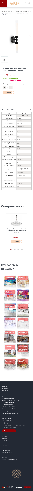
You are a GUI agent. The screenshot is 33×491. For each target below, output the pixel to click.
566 (18, 154)
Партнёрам (5, 390)
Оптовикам (5, 388)
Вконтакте (5, 436)
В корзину (8, 92)
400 (18, 137)
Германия (20, 121)
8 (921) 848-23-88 (6, 421)
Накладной (20, 126)
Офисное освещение (8, 398)
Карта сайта (4, 457)
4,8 (18, 186)
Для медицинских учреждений (8, 362)
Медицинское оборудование (10, 413)
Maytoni (19, 123)
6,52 (18, 188)
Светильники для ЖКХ (8, 409)
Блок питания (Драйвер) (24, 169)
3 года (19, 118)
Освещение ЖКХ (9, 332)
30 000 (19, 149)
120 (18, 151)
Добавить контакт (9, 431)
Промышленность (10, 318)
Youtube (4, 443)
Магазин (10, 11)
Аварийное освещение (8, 406)
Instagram (4, 438)
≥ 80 (18, 143)
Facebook (4, 440)
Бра (18, 129)
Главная (3, 11)
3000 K (19, 140)
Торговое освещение (8, 402)
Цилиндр (20, 172)
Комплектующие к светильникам (11, 411)
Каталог (4, 384)
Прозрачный (21, 175)
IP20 (18, 146)
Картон (19, 178)
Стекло (19, 159)
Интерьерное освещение (22, 11)
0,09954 (19, 183)
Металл (19, 157)
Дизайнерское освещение (9, 396)
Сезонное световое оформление (21, 293)
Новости (4, 386)
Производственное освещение (11, 400)
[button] (30, 36)
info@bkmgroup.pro (7, 423)
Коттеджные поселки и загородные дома (9, 348)
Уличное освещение (8, 404)
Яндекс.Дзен (5, 445)
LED (18, 134)
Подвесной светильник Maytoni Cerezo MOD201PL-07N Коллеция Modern (16, 230)
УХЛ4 (18, 162)
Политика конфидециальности (9, 459)
